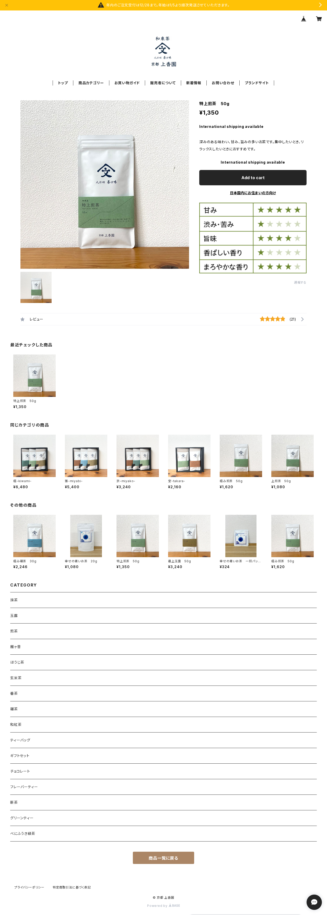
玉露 (14, 615)
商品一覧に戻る (163, 858)
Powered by (158, 906)
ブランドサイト (257, 83)
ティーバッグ (20, 740)
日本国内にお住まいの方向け (253, 193)
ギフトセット (20, 755)
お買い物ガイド (127, 83)
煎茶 (14, 631)
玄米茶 (15, 678)
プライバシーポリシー (29, 887)
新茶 (14, 802)
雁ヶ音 (15, 646)
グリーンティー (22, 818)
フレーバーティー (24, 787)
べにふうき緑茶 (22, 833)
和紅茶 (15, 724)
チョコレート (20, 771)
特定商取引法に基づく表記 (72, 887)
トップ (63, 83)
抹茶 (14, 600)
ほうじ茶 (17, 662)
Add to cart (253, 177)
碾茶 (14, 709)
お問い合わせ (223, 83)
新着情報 (193, 83)
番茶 (14, 693)
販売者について (163, 83)
